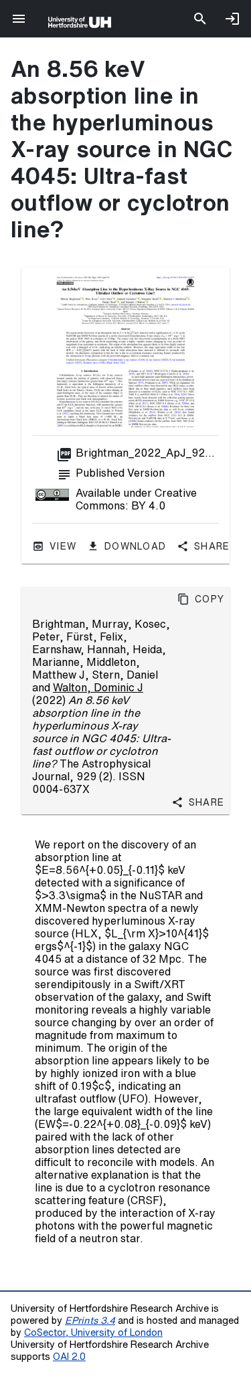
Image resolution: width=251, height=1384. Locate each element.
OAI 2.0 (69, 1356)
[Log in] (232, 19)
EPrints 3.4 (90, 1320)
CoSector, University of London (93, 1332)
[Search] (200, 19)
